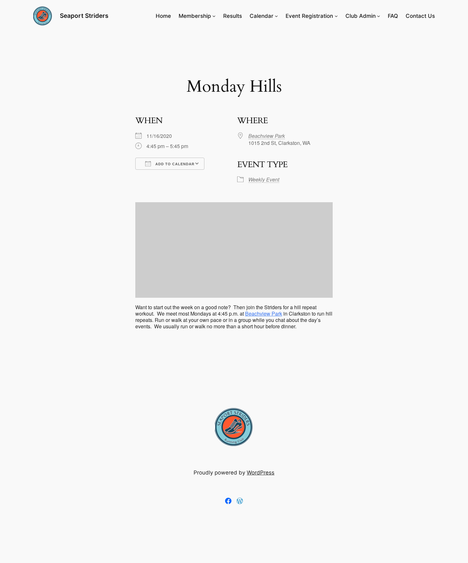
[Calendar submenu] (276, 16)
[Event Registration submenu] (336, 16)
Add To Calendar (174, 164)
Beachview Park (266, 135)
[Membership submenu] (214, 16)
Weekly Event (263, 179)
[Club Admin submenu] (378, 16)
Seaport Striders (84, 15)
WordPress (260, 472)
